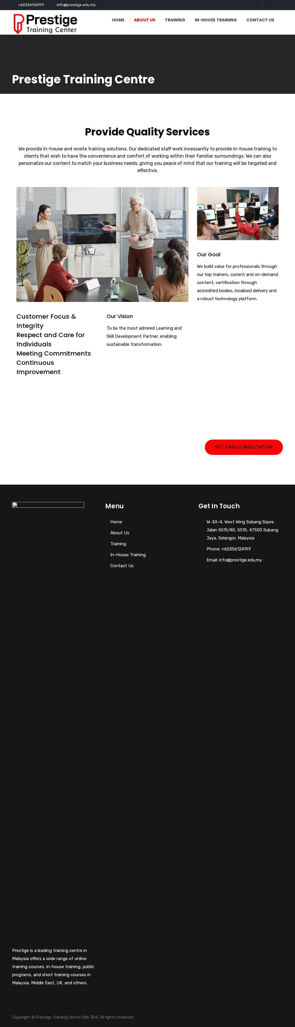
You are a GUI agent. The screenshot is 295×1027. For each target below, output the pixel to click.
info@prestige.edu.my (76, 5)
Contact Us (260, 20)
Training (175, 20)
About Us (144, 20)
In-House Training (216, 20)
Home (118, 20)
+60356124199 (31, 5)
